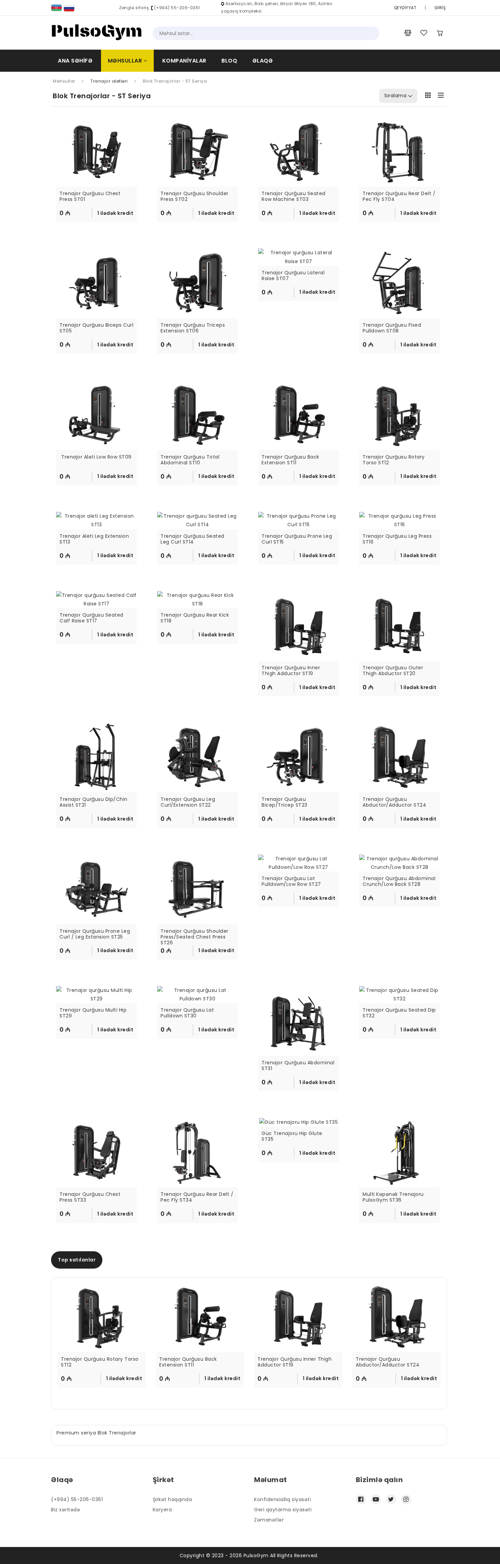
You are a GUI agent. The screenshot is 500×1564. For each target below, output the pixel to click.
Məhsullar (126, 61)
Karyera (162, 1509)
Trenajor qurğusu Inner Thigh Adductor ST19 (292, 671)
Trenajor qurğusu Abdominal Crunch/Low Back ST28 (399, 882)
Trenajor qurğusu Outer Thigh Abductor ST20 (394, 671)
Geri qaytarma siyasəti (283, 1509)
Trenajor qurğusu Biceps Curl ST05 (96, 328)
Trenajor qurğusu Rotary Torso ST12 (394, 460)
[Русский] (69, 7)
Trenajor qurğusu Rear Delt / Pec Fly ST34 (197, 1197)
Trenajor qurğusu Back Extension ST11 (291, 460)
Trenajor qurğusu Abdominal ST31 (298, 1066)
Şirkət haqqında (172, 1499)
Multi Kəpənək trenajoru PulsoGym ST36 (394, 1197)
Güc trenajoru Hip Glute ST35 (293, 1136)
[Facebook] (361, 1499)
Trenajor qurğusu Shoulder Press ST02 (195, 197)
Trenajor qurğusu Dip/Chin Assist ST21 (94, 802)
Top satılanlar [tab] (77, 1259)
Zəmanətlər (269, 1519)
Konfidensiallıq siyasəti (282, 1499)
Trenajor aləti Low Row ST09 (96, 457)
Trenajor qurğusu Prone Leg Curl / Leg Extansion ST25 (96, 934)
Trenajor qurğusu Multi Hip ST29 (94, 1013)
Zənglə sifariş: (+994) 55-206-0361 (159, 8)
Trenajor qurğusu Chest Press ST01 (91, 197)
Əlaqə (262, 61)
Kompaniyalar (184, 61)
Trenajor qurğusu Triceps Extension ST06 (194, 328)
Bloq (229, 61)
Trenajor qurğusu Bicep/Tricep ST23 (284, 802)
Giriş (440, 8)
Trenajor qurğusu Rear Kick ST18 (196, 618)
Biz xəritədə (65, 1509)
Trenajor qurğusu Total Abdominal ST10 (191, 460)
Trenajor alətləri (109, 81)
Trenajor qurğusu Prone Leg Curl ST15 (298, 539)
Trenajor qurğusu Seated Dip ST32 (399, 1013)
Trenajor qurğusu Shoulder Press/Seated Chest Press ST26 (195, 936)
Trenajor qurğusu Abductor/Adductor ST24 (394, 802)
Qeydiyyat (405, 8)
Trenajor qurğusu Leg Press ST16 (398, 539)
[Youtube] (376, 1499)
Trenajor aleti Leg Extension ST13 (95, 539)
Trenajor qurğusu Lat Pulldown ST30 (188, 1013)
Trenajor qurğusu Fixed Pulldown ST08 (393, 328)
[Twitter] (391, 1499)
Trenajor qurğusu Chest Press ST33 (91, 1197)
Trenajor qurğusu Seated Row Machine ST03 (294, 197)
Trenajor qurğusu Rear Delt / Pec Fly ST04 (399, 197)
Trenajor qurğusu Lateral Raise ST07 (294, 276)
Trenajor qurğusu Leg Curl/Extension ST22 (189, 802)
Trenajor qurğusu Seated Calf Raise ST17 (92, 618)
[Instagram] (406, 1499)
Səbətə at (100, 216)
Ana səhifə (75, 61)
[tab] (427, 94)
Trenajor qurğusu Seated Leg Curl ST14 (193, 539)
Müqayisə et (100, 228)
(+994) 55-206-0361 (77, 1499)
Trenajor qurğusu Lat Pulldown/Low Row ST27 (291, 882)
